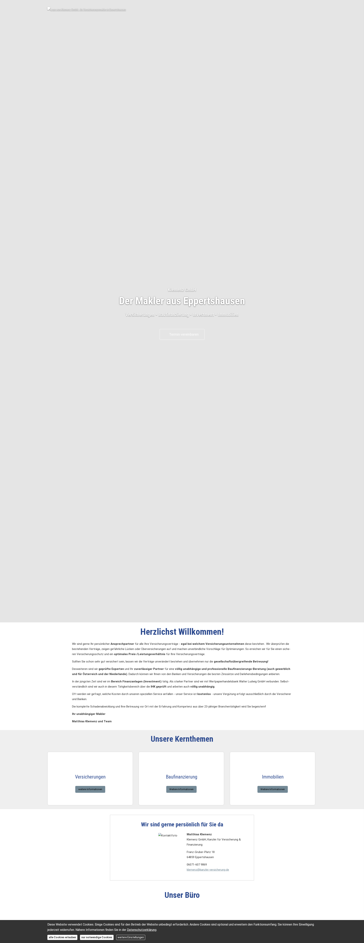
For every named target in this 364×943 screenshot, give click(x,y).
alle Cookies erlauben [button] (62, 937)
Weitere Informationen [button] (181, 789)
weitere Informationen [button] (90, 789)
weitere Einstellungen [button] (131, 937)
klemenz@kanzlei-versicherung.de (208, 869)
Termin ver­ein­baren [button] (184, 334)
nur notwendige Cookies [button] (96, 937)
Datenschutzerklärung (141, 930)
